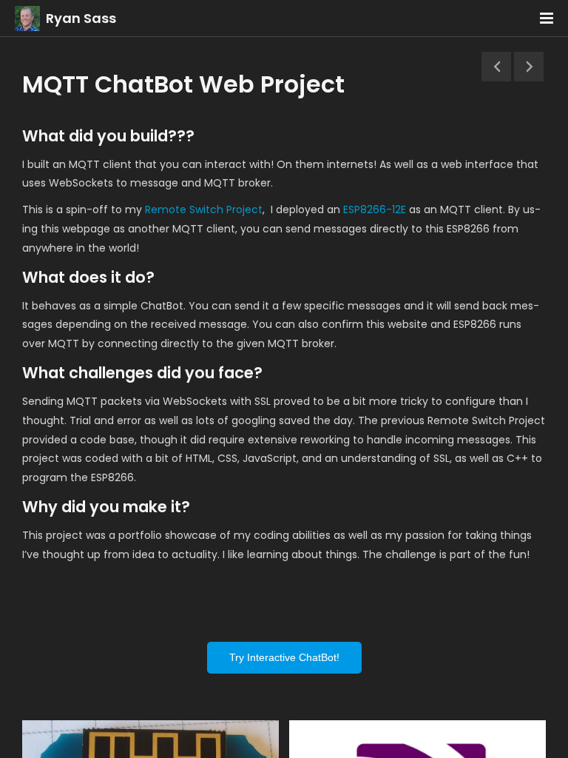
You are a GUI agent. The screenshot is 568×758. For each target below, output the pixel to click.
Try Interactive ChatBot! (284, 657)
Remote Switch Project (204, 209)
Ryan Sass (81, 18)
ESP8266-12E (374, 209)
